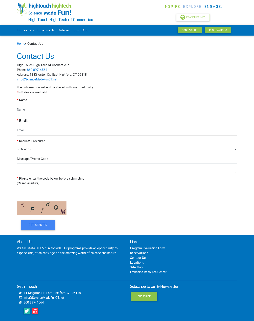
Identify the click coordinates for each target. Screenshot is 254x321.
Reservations (218, 30)
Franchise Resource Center (148, 272)
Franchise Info (195, 17)
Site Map (136, 267)
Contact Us (189, 30)
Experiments (46, 30)
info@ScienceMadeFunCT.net (37, 79)
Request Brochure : (31, 141)
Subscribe (144, 296)
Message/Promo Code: (33, 159)
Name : (22, 100)
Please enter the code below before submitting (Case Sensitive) (50, 180)
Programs (24, 30)
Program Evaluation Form (147, 248)
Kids (76, 30)
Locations (137, 262)
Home (21, 43)
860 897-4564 (37, 70)
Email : (22, 121)
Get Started (38, 225)
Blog (85, 30)
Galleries (64, 30)
